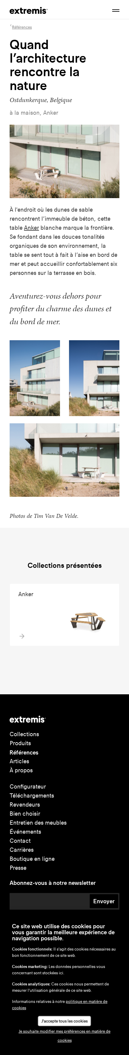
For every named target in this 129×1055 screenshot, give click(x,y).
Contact (20, 840)
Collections (24, 734)
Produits (20, 743)
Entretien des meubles (38, 822)
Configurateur (28, 786)
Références (24, 752)
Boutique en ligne (32, 858)
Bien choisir (25, 813)
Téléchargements (32, 795)
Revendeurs (25, 804)
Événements (25, 831)
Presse (18, 867)
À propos (21, 770)
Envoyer (104, 901)
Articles (19, 761)
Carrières (22, 849)
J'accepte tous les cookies (64, 1021)
